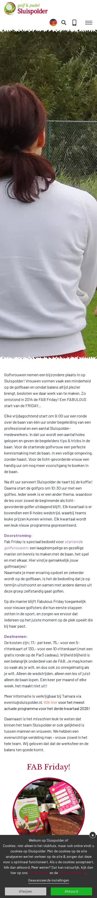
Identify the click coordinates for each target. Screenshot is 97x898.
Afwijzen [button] (25, 891)
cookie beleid (38, 872)
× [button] (93, 835)
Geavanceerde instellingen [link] (48, 880)
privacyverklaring (72, 872)
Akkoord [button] (71, 891)
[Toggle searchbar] (63, 23)
